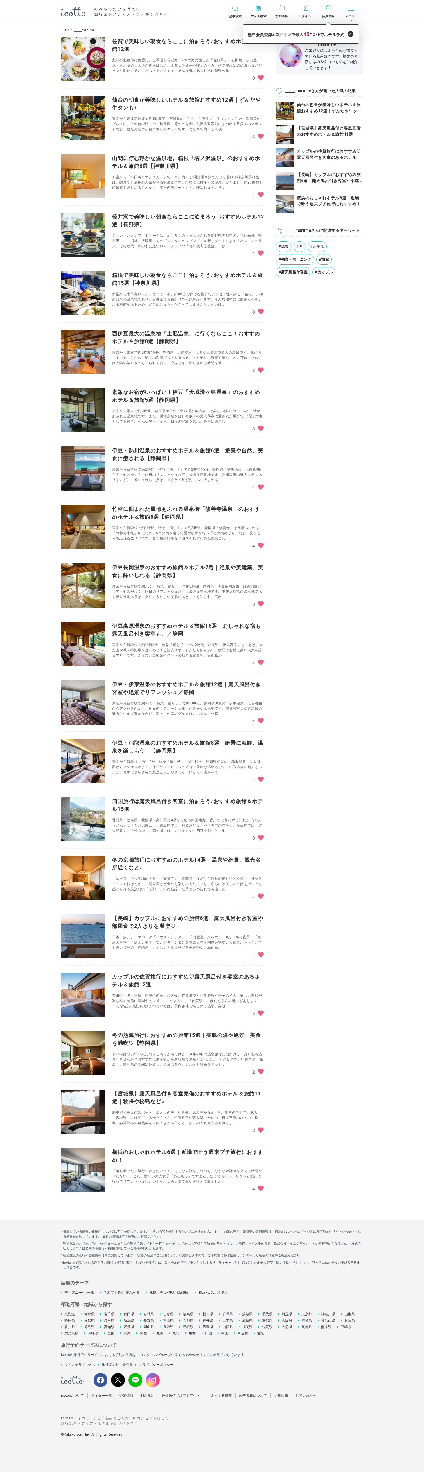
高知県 (109, 1327)
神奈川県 (328, 1314)
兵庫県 (349, 1320)
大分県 (287, 1327)
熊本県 (326, 1327)
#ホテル (317, 246)
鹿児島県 (71, 1333)
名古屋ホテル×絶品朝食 (121, 1293)
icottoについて (72, 1395)
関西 (143, 1333)
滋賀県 (247, 1320)
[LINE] (135, 1380)
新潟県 (129, 1320)
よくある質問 (221, 1395)
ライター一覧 (101, 1395)
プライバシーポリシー (156, 1365)
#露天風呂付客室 (293, 272)
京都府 (267, 1320)
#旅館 (324, 259)
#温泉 (284, 246)
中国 (224, 1333)
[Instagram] (153, 1380)
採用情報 (281, 1395)
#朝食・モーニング (295, 259)
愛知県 (89, 1320)
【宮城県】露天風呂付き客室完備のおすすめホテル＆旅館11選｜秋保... (329, 134)
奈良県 (306, 1320)
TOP (65, 30)
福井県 (208, 1320)
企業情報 (126, 1395)
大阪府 (287, 1320)
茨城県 (247, 1314)
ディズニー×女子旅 (79, 1293)
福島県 (188, 1314)
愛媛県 (129, 1327)
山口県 (227, 1327)
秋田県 (129, 1314)
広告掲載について (253, 1395)
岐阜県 (109, 1320)
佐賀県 (267, 1327)
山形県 (168, 1314)
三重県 (227, 1320)
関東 (127, 1333)
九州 (159, 1333)
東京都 (306, 1314)
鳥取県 (168, 1327)
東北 (176, 1333)
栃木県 (208, 1314)
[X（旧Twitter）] (118, 1380)
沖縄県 (93, 1333)
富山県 (168, 1320)
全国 (110, 1333)
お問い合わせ (305, 1395)
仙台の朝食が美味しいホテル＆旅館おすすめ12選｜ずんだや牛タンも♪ (329, 110)
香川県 (69, 1327)
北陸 (260, 1333)
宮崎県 (346, 1327)
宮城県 (148, 1314)
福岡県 (247, 1327)
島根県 (188, 1327)
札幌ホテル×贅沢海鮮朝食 (169, 1293)
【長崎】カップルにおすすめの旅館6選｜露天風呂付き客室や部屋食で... (329, 180)
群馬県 (227, 1314)
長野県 (148, 1320)
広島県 (208, 1327)
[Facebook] (100, 1380)
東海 (192, 1333)
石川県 (188, 1320)
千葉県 (267, 1314)
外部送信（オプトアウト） (183, 1395)
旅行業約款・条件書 (117, 1365)
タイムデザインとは (80, 1365)
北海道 (69, 1314)
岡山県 (148, 1327)
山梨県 (349, 1314)
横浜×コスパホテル (213, 1293)
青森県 (89, 1314)
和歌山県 (328, 1320)
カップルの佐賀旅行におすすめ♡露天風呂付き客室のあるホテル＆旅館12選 (329, 157)
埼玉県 (287, 1314)
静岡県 (69, 1320)
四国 (208, 1333)
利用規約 (147, 1395)
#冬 (299, 246)
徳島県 (89, 1327)
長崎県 (306, 1327)
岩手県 (109, 1314)
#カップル (324, 272)
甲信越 (243, 1333)
